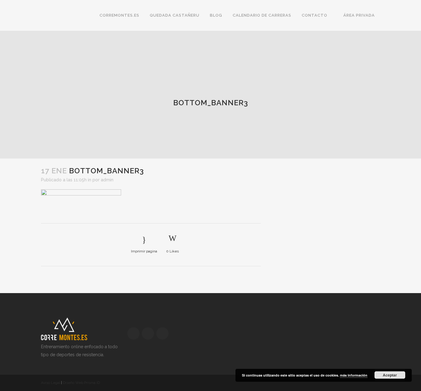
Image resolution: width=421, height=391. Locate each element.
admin (107, 179)
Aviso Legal (50, 383)
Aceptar (390, 375)
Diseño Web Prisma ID (81, 383)
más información (353, 375)
